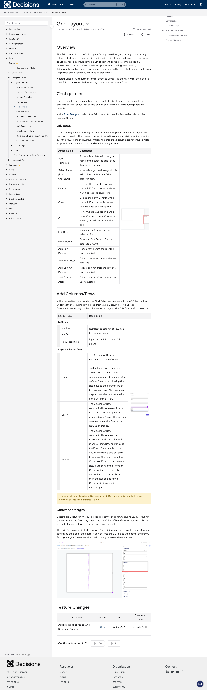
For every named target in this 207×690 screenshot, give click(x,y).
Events (63, 677)
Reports (12, 174)
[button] (104, 4)
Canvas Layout (22, 111)
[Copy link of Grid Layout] (87, 24)
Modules (13, 203)
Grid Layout (21, 106)
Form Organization (24, 87)
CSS (16, 150)
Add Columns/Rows (174, 30)
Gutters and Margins (178, 35)
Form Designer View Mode (23, 68)
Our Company (119, 672)
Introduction (14, 29)
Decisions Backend (17, 199)
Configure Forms (40, 12)
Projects (12, 48)
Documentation (11, 12)
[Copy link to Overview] (81, 47)
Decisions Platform (17, 672)
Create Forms (17, 73)
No (116, 643)
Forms (25, 12)
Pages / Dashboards (18, 179)
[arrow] (163, 21)
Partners (117, 677)
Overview (170, 16)
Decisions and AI (16, 184)
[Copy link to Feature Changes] (94, 607)
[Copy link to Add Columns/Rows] (100, 294)
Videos (63, 672)
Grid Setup (174, 25)
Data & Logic (19, 145)
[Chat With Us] (200, 684)
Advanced (13, 213)
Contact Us (118, 687)
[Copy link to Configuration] (88, 94)
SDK (11, 208)
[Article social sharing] (141, 34)
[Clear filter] (45, 23)
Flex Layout (21, 102)
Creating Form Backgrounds (28, 92)
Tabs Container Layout (26, 131)
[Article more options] (148, 34)
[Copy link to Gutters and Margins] (89, 510)
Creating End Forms (25, 140)
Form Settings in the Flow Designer (29, 155)
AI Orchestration (16, 677)
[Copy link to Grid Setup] (76, 125)
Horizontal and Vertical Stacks (29, 121)
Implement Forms (19, 160)
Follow (130, 34)
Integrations (14, 194)
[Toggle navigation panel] (52, 26)
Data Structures (16, 53)
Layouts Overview (24, 97)
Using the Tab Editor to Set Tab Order (32, 136)
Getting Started (16, 43)
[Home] (21, 4)
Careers (117, 682)
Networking (14, 189)
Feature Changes (173, 40)
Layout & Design (59, 12)
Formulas (13, 165)
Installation (14, 39)
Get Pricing (13, 682)
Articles (64, 682)
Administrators (15, 218)
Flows (11, 58)
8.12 (102, 627)
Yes (100, 643)
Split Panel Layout (24, 126)
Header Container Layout (27, 116)
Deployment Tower (17, 34)
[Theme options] (201, 4)
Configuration (171, 21)
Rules (11, 169)
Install (10, 687)
